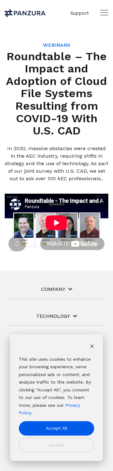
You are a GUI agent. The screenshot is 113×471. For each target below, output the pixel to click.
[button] (104, 12)
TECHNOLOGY (53, 316)
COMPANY (53, 289)
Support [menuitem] (79, 13)
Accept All (56, 428)
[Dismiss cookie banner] (92, 347)
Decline (56, 444)
